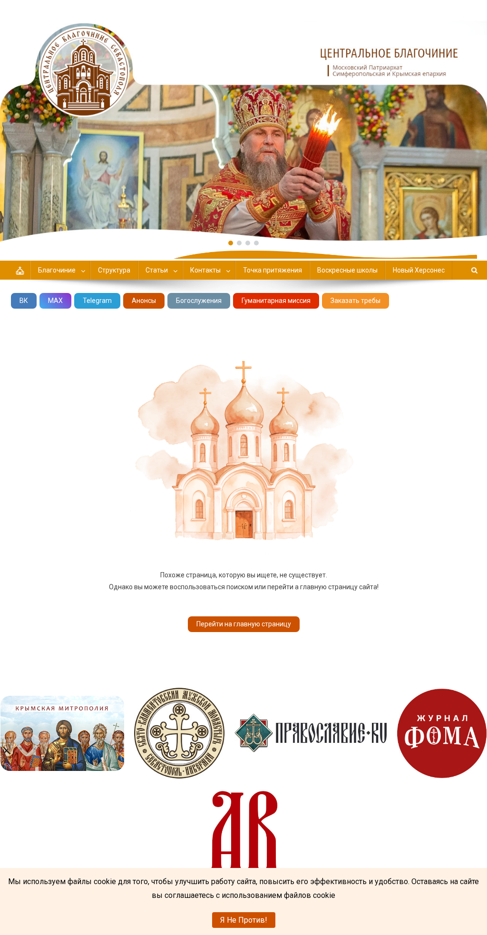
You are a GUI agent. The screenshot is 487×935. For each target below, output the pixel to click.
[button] (243, 121)
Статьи (157, 270)
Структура (114, 270)
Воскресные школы (347, 270)
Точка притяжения (272, 270)
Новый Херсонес (419, 270)
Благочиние (57, 270)
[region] (243, 121)
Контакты (205, 270)
